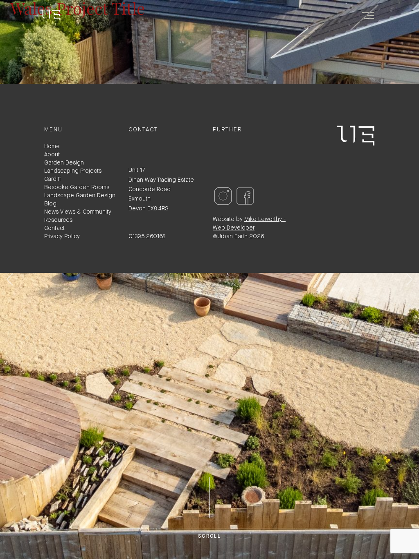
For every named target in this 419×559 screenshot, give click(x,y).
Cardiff (52, 179)
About (52, 154)
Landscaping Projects (72, 171)
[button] (409, 279)
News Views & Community (77, 212)
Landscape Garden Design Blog (79, 199)
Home (52, 146)
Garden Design (64, 163)
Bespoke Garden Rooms (76, 187)
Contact (54, 228)
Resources (58, 220)
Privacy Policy (62, 236)
